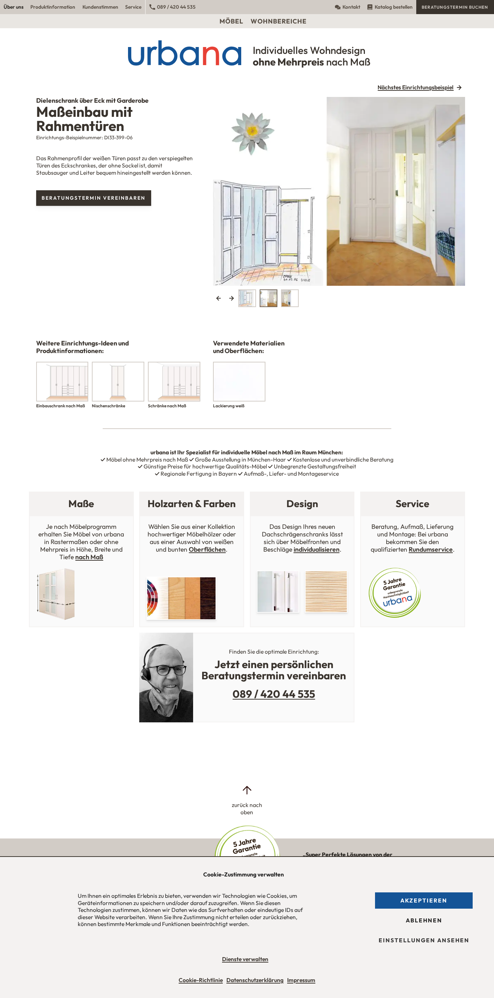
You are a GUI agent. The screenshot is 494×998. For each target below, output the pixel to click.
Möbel (231, 21)
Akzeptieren (423, 900)
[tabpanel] (339, 191)
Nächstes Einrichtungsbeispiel (415, 87)
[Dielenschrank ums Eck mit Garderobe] (339, 191)
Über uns (14, 7)
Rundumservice (431, 549)
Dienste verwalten (245, 959)
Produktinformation (52, 7)
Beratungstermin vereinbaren (93, 198)
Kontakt (351, 7)
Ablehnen (424, 920)
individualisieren (317, 549)
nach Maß (89, 557)
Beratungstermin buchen (455, 7)
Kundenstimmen (100, 7)
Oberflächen (207, 549)
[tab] (247, 298)
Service (133, 7)
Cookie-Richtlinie (201, 980)
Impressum (301, 980)
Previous (218, 298)
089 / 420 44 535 (176, 7)
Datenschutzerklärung (255, 980)
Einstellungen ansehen (424, 940)
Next (231, 298)
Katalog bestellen (394, 7)
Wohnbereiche (279, 21)
